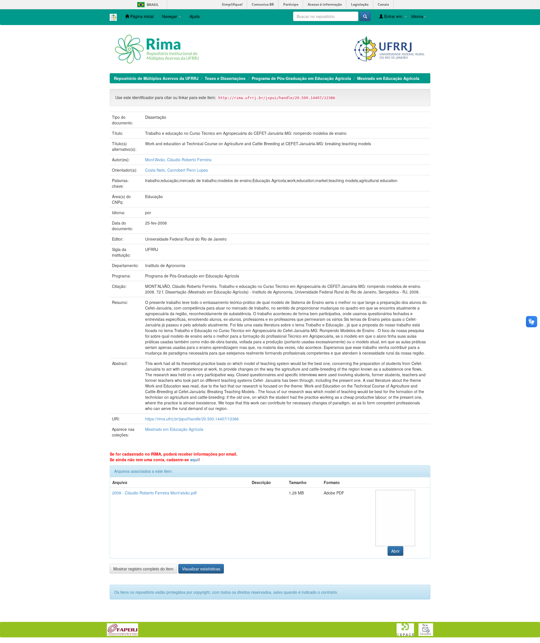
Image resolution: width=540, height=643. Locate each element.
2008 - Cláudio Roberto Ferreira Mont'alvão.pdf (154, 493)
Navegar (170, 16)
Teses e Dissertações (225, 78)
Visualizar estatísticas (201, 569)
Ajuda (195, 16)
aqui (194, 459)
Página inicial (141, 16)
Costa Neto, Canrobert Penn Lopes (176, 170)
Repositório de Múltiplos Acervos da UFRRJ (156, 78)
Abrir (395, 551)
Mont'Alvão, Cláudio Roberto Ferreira (178, 159)
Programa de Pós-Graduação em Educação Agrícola (301, 78)
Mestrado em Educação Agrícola (388, 78)
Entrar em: (393, 16)
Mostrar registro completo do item (143, 569)
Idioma (417, 16)
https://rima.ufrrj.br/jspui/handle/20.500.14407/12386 (192, 419)
